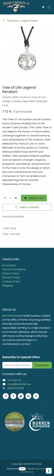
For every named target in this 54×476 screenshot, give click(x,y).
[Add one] (15, 198)
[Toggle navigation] (49, 7)
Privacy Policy (10, 273)
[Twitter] (36, 396)
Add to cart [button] (36, 198)
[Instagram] (6, 396)
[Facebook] (13, 396)
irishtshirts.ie (9, 315)
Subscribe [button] (42, 365)
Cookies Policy (11, 281)
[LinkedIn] (28, 396)
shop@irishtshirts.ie (19, 384)
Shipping (7, 285)
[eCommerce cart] (43, 7)
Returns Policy (11, 277)
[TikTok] (21, 396)
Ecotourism (9, 265)
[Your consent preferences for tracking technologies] (49, 471)
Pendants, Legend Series (22, 20)
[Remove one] (5, 198)
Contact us (14, 380)
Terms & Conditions (14, 269)
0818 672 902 (16, 388)
